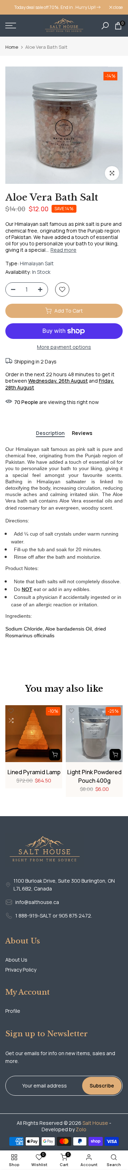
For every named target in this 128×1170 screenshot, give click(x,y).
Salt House (95, 1123)
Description (50, 433)
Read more (63, 250)
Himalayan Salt (37, 263)
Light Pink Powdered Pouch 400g (94, 776)
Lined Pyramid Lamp (33, 772)
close (117, 7)
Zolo (81, 1129)
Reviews (82, 433)
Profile (12, 1010)
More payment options (64, 347)
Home (11, 47)
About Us (16, 959)
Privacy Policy (20, 969)
